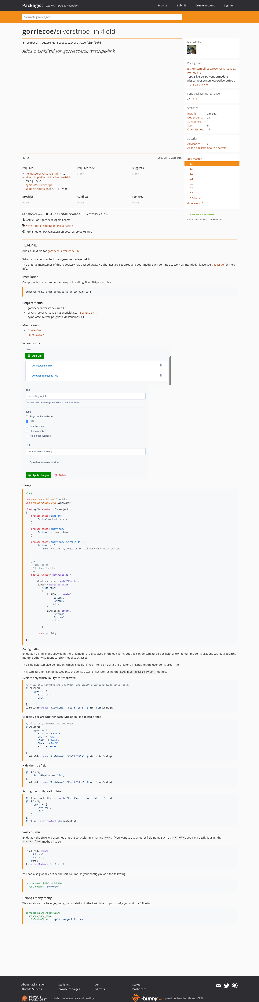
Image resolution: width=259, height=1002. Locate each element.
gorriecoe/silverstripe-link (42, 173)
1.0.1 (190, 188)
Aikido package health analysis (206, 148)
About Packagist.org (33, 984)
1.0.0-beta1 (194, 198)
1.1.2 (190, 164)
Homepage (194, 72)
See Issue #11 (88, 312)
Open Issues (195, 129)
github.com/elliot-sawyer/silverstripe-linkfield (216, 68)
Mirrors (100, 989)
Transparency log (198, 84)
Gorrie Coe (34, 330)
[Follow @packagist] (226, 985)
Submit (181, 5)
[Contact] (218, 985)
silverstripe (66, 226)
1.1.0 (190, 173)
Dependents (195, 117)
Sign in (228, 5)
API (97, 984)
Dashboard (139, 989)
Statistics (64, 984)
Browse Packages (69, 989)
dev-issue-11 (195, 203)
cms (30, 226)
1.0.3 (190, 178)
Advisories (193, 144)
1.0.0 (190, 193)
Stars (190, 125)
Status (136, 984)
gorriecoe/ (39, 31)
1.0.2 (190, 183)
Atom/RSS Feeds (31, 989)
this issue (218, 264)
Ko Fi (194, 99)
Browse (162, 5)
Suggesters (194, 121)
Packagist (32, 5)
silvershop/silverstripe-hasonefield (48, 177)
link (38, 226)
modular (49, 226)
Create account (205, 5)
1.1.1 (190, 168)
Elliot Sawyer (36, 335)
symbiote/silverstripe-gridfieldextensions (39, 187)
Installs (191, 113)
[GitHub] (235, 985)
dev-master (194, 159)
